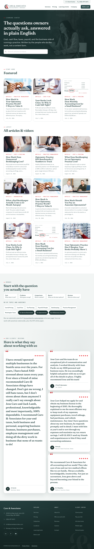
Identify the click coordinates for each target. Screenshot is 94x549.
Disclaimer (34, 546)
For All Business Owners (57, 312)
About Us (57, 512)
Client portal (79, 512)
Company (74, 7)
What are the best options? (56, 296)
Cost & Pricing (9, 307)
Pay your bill (78, 517)
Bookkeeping (55, 307)
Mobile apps (78, 526)
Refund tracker (79, 530)
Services (47, 7)
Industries (37, 521)
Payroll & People (43, 307)
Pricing (54, 7)
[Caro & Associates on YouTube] (16, 534)
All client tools (79, 521)
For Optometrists (42, 312)
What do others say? (74, 296)
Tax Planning (30, 307)
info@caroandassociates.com (14, 524)
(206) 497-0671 (83, 2)
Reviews (56, 521)
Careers (56, 526)
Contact (56, 530)
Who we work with (59, 517)
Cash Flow (20, 307)
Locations (36, 526)
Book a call (85, 7)
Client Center (71, 2)
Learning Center (64, 7)
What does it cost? (10, 296)
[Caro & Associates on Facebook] (11, 534)
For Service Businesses (26, 312)
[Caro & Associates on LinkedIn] (6, 534)
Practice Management (69, 307)
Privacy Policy (25, 546)
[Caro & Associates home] (15, 7)
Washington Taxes (10, 312)
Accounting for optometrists (33, 318)
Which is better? (39, 296)
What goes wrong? (25, 296)
